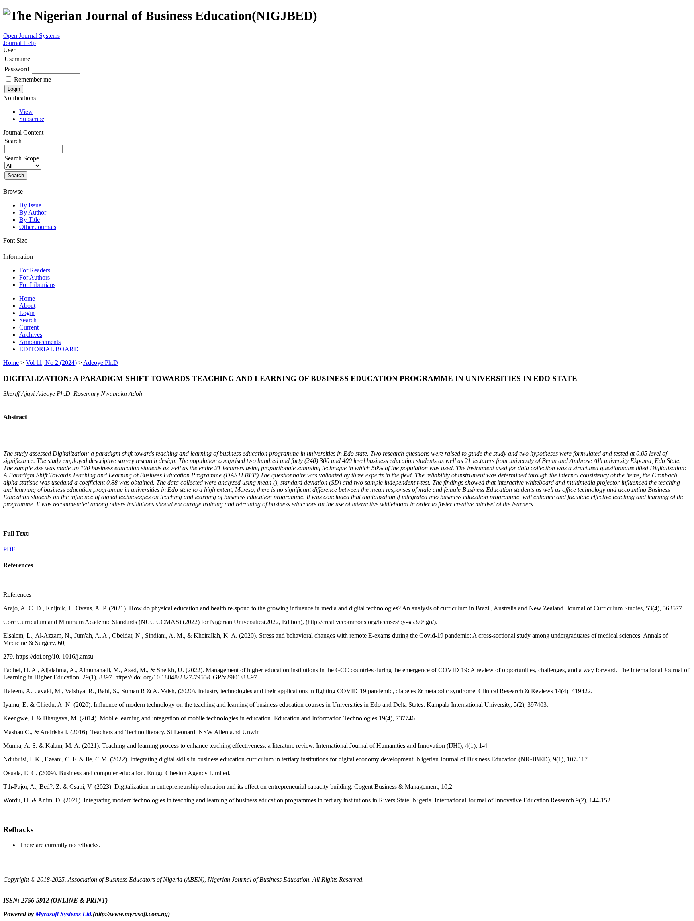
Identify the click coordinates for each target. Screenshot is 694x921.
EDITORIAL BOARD (49, 349)
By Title (29, 219)
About (27, 305)
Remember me (32, 79)
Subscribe (31, 118)
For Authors (34, 277)
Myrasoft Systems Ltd (63, 914)
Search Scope (21, 158)
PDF (9, 549)
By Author (32, 212)
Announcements (40, 341)
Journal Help (19, 42)
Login (27, 312)
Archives (30, 334)
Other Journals (37, 226)
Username (17, 58)
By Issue (30, 205)
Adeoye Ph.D (100, 362)
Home (27, 298)
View (26, 111)
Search (28, 320)
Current (29, 327)
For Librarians (37, 284)
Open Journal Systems (31, 35)
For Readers (34, 270)
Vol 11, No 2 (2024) (51, 362)
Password (16, 68)
